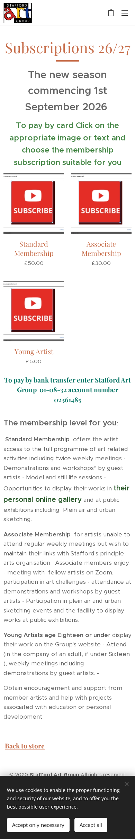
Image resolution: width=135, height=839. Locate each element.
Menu (125, 13)
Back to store (25, 745)
